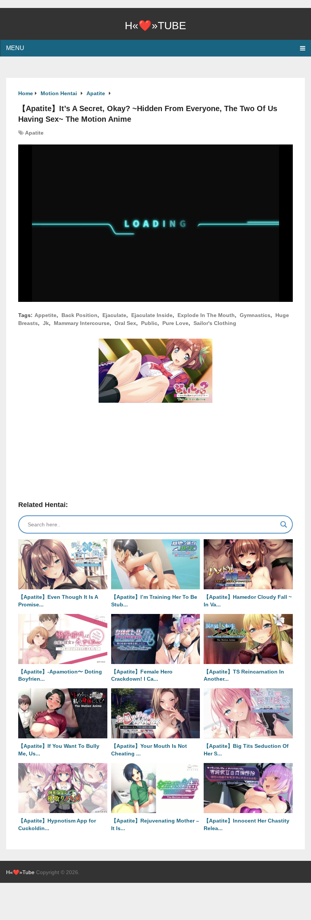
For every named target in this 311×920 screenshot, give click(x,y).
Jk (46, 323)
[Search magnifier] (283, 524)
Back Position (79, 315)
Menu (15, 48)
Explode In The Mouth (206, 315)
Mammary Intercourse (82, 323)
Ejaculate (114, 315)
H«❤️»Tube (155, 25)
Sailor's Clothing (214, 323)
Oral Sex (125, 323)
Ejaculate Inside (152, 315)
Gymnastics (255, 315)
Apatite (34, 133)
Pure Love (175, 323)
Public (149, 323)
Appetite (46, 315)
